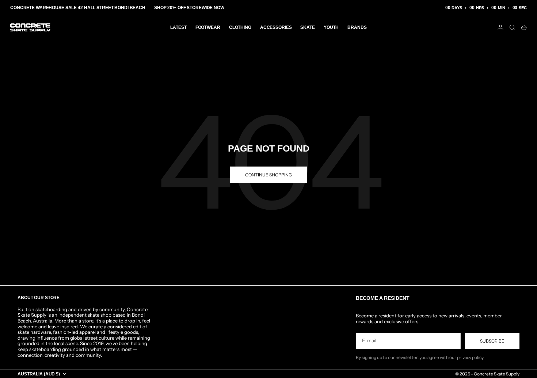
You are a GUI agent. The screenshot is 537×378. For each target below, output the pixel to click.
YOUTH (331, 27)
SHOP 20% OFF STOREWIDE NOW (189, 7)
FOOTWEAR (207, 27)
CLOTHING (240, 27)
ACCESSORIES (276, 27)
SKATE (307, 27)
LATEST (178, 27)
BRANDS (356, 27)
